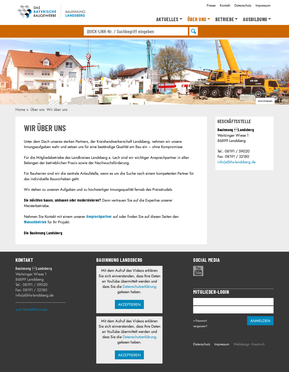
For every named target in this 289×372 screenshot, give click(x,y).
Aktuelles (167, 19)
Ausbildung (255, 19)
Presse (211, 5)
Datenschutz (242, 5)
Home (20, 109)
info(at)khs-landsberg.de (236, 162)
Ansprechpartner (99, 216)
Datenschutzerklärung (139, 286)
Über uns (196, 19)
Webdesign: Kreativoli (249, 344)
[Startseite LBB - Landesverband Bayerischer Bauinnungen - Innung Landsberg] (54, 12)
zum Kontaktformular (31, 309)
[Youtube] (198, 271)
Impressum (263, 5)
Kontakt (225, 5)
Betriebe (224, 19)
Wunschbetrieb (35, 222)
